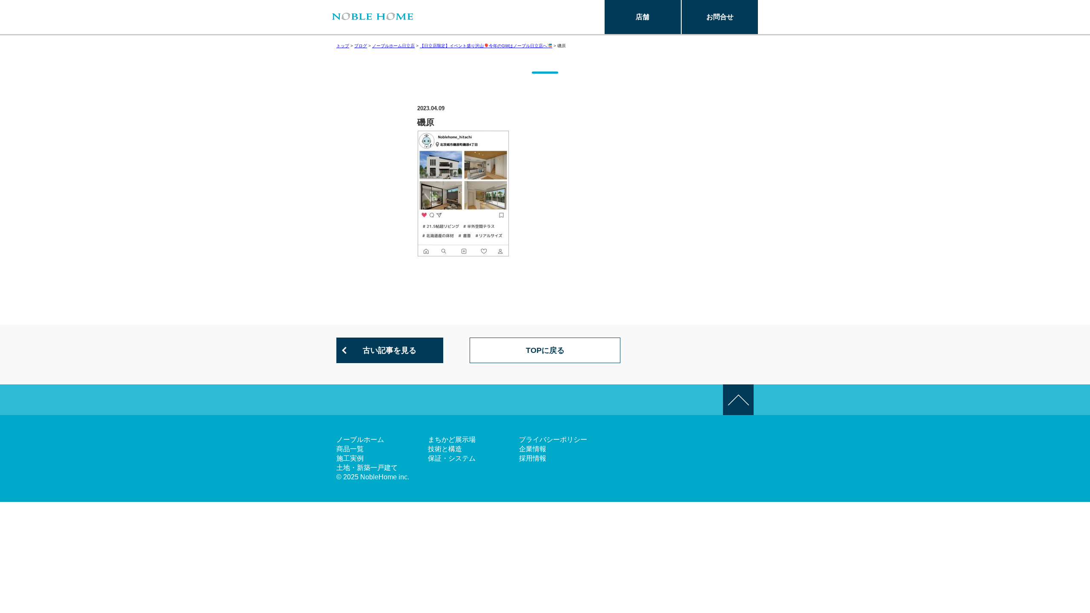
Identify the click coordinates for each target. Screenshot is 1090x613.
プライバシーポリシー (553, 439)
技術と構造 (445, 449)
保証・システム (452, 458)
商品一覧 (350, 449)
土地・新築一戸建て (367, 467)
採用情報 (532, 458)
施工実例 (350, 458)
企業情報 (532, 449)
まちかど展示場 (452, 439)
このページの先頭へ (738, 399)
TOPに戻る (545, 350)
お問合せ (720, 16)
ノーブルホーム (360, 439)
